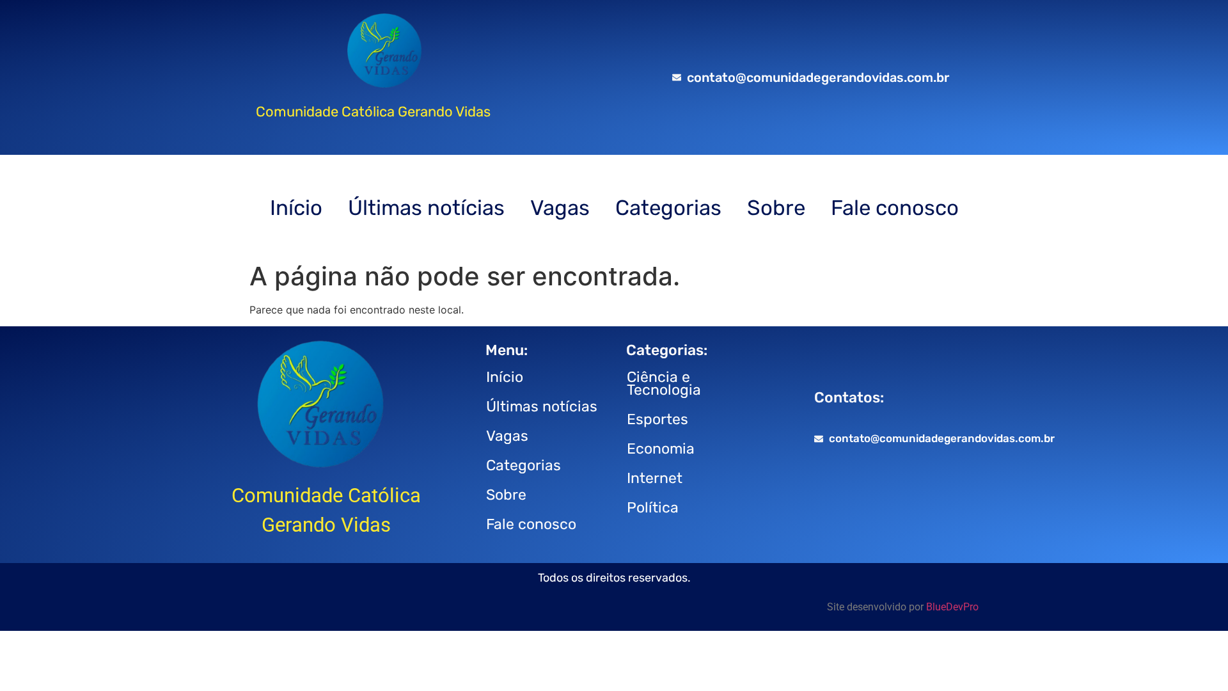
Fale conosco (895, 207)
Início (296, 207)
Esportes (657, 419)
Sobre (776, 207)
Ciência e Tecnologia (664, 383)
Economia (661, 448)
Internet (654, 478)
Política (653, 507)
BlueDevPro (952, 607)
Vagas (560, 207)
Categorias (668, 207)
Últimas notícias (426, 207)
